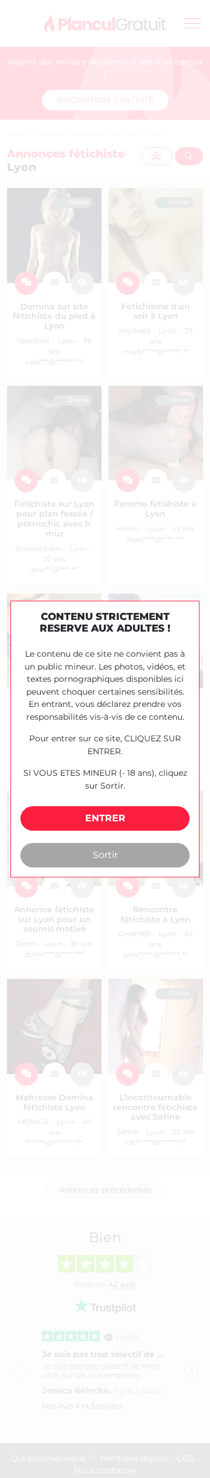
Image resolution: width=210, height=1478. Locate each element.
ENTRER (105, 818)
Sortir (105, 854)
